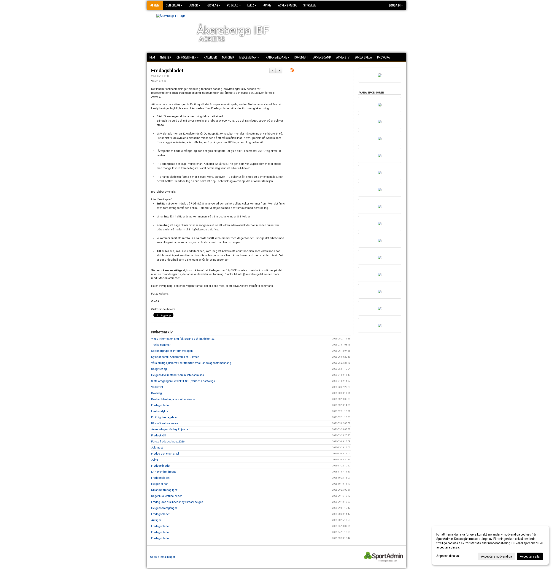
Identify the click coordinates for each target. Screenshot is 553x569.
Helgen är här (159, 483)
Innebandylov (159, 411)
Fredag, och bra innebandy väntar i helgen (177, 502)
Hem (156, 5)
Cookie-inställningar (162, 556)
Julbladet (157, 447)
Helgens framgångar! (164, 508)
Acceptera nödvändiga (496, 556)
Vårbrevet (157, 387)
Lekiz (250, 5)
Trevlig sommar (160, 344)
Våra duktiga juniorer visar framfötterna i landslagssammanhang (191, 363)
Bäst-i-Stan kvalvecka (164, 423)
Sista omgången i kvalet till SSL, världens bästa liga (183, 381)
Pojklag (232, 5)
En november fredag (163, 471)
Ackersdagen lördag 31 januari (170, 429)
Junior (193, 5)
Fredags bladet (160, 465)
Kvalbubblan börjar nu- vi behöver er (173, 399)
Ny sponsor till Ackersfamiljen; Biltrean (175, 356)
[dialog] (490, 545)
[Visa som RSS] (292, 70)
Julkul (155, 459)
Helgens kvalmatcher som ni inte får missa (177, 375)
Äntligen (156, 520)
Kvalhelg (156, 393)
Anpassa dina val (447, 556)
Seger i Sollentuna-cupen (166, 496)
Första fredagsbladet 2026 (167, 441)
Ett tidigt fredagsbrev (164, 417)
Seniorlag (173, 5)
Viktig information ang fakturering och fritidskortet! (183, 338)
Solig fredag (159, 369)
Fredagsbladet (167, 71)
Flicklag (212, 5)
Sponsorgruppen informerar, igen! (172, 350)
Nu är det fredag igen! (164, 489)
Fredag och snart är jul (165, 453)
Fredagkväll (158, 435)
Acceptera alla (530, 556)
